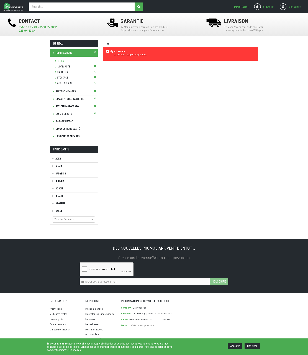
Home (108, 43)
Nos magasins (57, 319)
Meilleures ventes (58, 313)
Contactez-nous (58, 324)
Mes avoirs (90, 319)
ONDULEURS (63, 72)
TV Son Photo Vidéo (67, 106)
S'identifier (268, 6)
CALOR (59, 211)
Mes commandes (94, 308)
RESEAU (61, 61)
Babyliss (60, 173)
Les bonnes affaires (67, 136)
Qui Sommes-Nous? (60, 329)
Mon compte (295, 6)
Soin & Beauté (63, 114)
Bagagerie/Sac (64, 121)
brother (60, 203)
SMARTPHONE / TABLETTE (69, 99)
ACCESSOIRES (64, 83)
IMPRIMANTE (63, 66)
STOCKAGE (62, 77)
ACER (58, 158)
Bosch (59, 188)
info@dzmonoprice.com (142, 325)
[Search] (139, 6)
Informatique (63, 52)
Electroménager (65, 91)
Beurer (59, 181)
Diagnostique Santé (67, 128)
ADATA (58, 166)
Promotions (56, 308)
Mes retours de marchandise (99, 313)
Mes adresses (92, 324)
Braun (59, 196)
